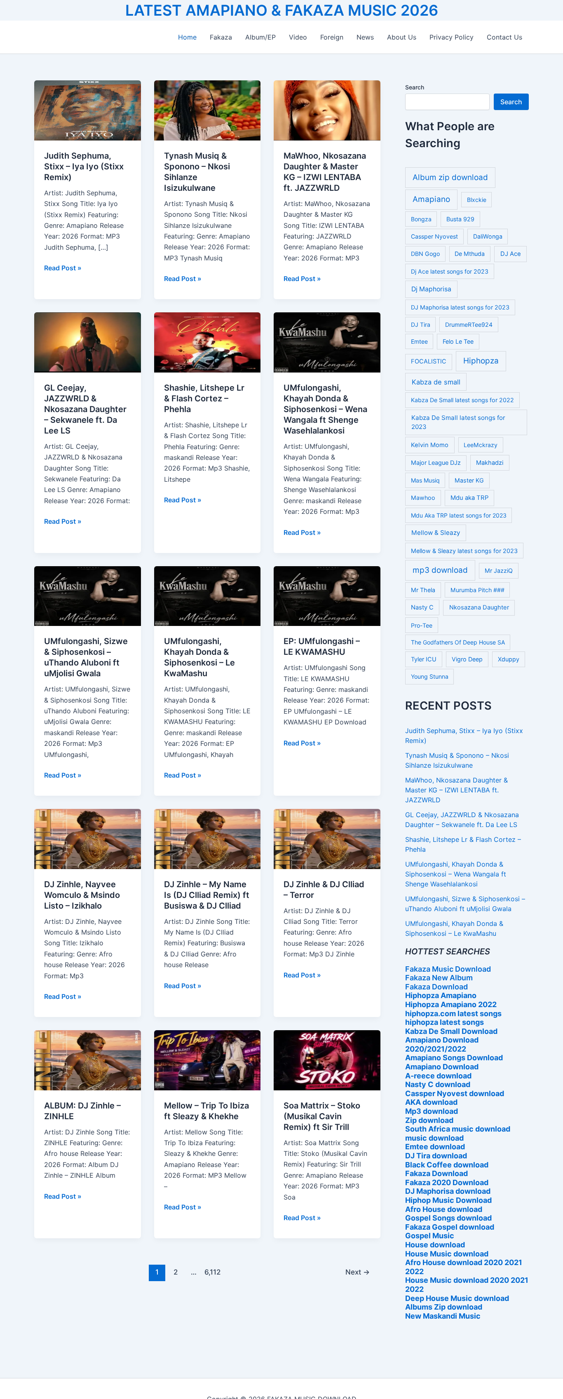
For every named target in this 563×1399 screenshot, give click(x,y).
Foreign (331, 37)
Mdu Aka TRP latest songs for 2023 (459, 515)
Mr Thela (423, 589)
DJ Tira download (436, 1155)
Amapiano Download (442, 1066)
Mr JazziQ (499, 570)
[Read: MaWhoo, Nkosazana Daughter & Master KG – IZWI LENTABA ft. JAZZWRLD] (327, 110)
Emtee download (435, 1146)
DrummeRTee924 (469, 324)
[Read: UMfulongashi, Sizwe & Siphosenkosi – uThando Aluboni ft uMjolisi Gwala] (87, 595)
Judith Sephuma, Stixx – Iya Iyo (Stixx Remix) (84, 166)
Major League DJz (436, 462)
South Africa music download (457, 1129)
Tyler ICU (423, 659)
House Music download (446, 1253)
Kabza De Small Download (451, 1031)
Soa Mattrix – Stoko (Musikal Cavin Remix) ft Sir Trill (322, 1116)
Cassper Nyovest (434, 236)
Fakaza (221, 37)
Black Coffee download (446, 1164)
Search (414, 87)
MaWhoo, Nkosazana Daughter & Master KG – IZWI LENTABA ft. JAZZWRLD (456, 790)
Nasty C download (437, 1084)
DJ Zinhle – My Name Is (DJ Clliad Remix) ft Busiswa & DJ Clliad (206, 895)
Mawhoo (423, 497)
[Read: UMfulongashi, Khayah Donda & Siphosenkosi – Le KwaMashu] (207, 595)
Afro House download (443, 1209)
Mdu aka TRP (469, 497)
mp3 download (440, 570)
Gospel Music (429, 1235)
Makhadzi (489, 462)
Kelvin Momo (429, 445)
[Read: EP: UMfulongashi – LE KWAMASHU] (327, 595)
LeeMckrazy (480, 444)
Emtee (419, 341)
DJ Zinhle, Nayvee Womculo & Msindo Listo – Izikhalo (82, 895)
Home (187, 37)
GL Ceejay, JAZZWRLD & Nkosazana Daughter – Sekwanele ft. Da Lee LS (85, 409)
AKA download (431, 1102)
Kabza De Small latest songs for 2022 (462, 399)
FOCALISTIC (428, 361)
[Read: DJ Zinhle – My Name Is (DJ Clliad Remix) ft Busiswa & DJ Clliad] (207, 838)
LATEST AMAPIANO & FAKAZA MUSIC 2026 (281, 10)
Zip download (429, 1120)
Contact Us (504, 37)
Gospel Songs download (448, 1218)
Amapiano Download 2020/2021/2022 (442, 1044)
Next (357, 1272)
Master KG (469, 480)
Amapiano (431, 199)
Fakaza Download (436, 986)
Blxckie (476, 199)
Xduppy (508, 659)
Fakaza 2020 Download (446, 1182)
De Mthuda (470, 253)
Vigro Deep (467, 659)
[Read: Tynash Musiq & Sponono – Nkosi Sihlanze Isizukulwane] (207, 110)
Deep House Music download (457, 1298)
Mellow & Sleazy (435, 533)
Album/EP (260, 37)
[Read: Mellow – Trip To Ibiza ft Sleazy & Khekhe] (207, 1059)
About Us (401, 37)
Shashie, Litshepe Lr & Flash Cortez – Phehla (204, 398)
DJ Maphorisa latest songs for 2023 (460, 307)
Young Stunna (429, 676)
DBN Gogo (425, 253)
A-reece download (438, 1075)
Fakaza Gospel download (449, 1227)
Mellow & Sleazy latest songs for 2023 (464, 550)
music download (434, 1138)
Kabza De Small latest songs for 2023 (458, 422)
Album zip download (450, 177)
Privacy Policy (451, 37)
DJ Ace (510, 254)
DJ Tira (420, 324)
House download (435, 1244)
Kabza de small (436, 382)
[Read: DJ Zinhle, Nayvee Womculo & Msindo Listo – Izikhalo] (87, 838)
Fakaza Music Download (448, 969)
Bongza (421, 219)
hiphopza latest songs (444, 1022)
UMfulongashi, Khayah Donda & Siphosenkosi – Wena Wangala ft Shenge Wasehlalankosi (325, 409)
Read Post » (63, 268)
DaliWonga (487, 236)
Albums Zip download (443, 1307)
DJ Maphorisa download (447, 1191)
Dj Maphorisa (431, 289)
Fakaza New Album (439, 977)
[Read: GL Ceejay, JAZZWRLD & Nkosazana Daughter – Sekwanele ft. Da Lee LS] (87, 342)
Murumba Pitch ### (477, 589)
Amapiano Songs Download (454, 1057)
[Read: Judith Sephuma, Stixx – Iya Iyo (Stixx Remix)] (87, 110)
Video (298, 37)
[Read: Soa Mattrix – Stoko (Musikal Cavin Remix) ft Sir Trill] (327, 1059)
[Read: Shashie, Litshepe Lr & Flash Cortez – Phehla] (207, 342)
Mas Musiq (425, 480)
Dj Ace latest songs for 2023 (449, 271)
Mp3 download (431, 1111)
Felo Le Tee (458, 341)
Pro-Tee (421, 625)
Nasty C (422, 607)
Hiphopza (481, 361)
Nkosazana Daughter (479, 607)
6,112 (212, 1272)
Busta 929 (460, 219)
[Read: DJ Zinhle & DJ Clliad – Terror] (327, 838)
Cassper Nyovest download (454, 1093)
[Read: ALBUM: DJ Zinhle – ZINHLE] (87, 1059)
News (365, 37)
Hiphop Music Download (448, 1200)
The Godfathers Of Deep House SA (458, 642)
